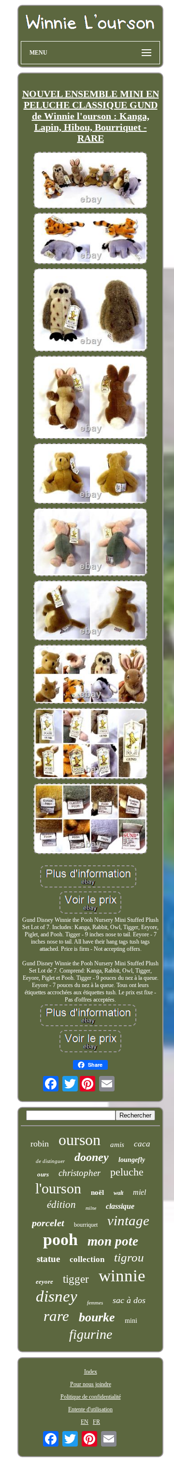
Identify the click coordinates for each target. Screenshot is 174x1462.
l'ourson (58, 1188)
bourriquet (86, 1224)
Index (90, 1371)
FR (96, 1422)
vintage (128, 1220)
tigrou (129, 1257)
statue (48, 1259)
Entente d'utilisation (90, 1409)
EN (84, 1422)
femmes (95, 1302)
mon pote (112, 1241)
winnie (122, 1275)
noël (97, 1192)
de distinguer (50, 1161)
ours (43, 1174)
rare (56, 1315)
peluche (127, 1172)
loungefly (131, 1159)
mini (131, 1320)
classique (120, 1206)
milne (91, 1208)
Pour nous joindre (90, 1384)
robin (39, 1143)
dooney (91, 1157)
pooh (60, 1239)
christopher (79, 1173)
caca (142, 1143)
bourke (97, 1317)
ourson (79, 1139)
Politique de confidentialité (90, 1396)
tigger (76, 1279)
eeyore (44, 1281)
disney (56, 1296)
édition (61, 1204)
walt (118, 1193)
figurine (90, 1334)
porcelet (48, 1223)
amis (117, 1144)
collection (87, 1259)
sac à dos (129, 1300)
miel (139, 1192)
